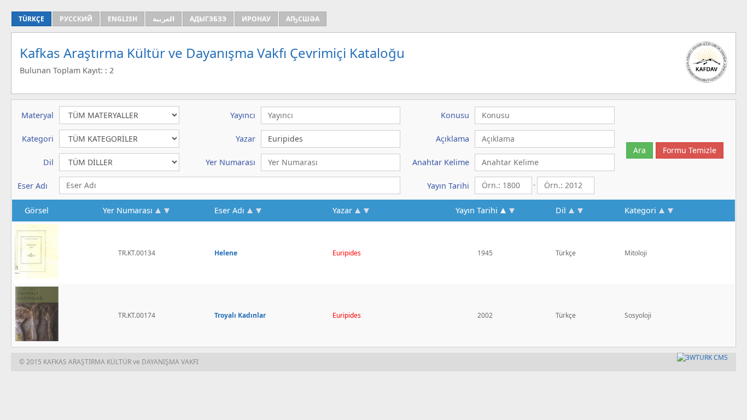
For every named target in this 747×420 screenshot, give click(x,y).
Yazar (342, 210)
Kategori (640, 210)
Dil (561, 210)
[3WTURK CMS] (702, 357)
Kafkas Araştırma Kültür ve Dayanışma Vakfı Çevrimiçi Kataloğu (212, 53)
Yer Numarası (128, 210)
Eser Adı (229, 210)
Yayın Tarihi (477, 210)
